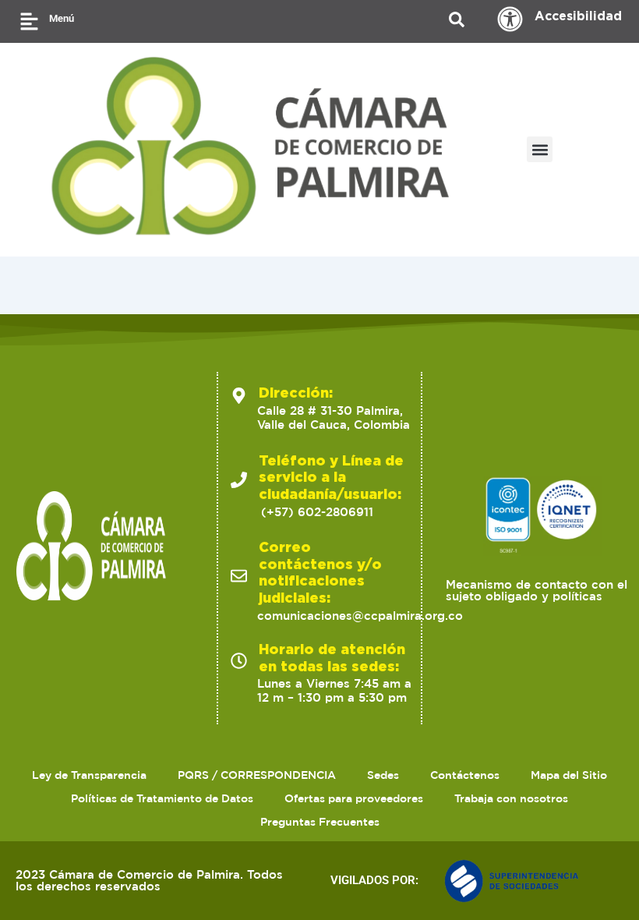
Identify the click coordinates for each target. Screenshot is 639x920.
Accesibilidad (578, 16)
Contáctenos (465, 775)
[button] (540, 149)
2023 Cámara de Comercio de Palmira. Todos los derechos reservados (149, 880)
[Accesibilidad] (510, 19)
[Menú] (29, 21)
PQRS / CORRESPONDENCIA (257, 775)
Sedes (383, 775)
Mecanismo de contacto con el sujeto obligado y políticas (536, 590)
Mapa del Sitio (569, 775)
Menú (61, 18)
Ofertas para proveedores (353, 798)
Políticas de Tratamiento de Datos (162, 798)
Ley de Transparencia (89, 775)
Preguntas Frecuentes (320, 822)
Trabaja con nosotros (511, 798)
